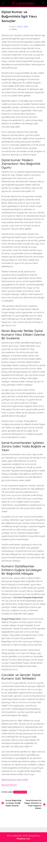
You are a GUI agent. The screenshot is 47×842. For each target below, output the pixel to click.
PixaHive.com (23, 838)
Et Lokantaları (23, 3)
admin (14, 29)
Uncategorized (20, 792)
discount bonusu (9, 785)
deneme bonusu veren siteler (15, 779)
